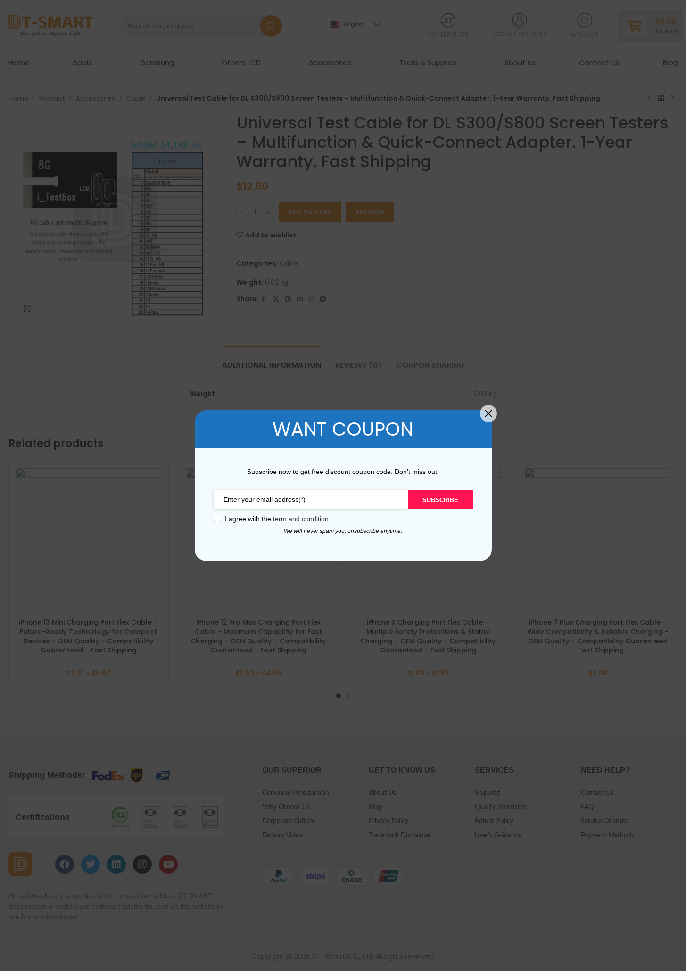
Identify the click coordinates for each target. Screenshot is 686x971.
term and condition (301, 519)
